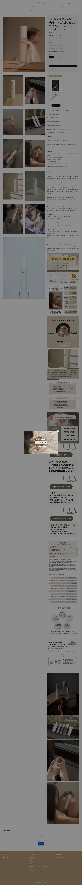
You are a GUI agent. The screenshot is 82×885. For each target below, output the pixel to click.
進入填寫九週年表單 (41, 442)
